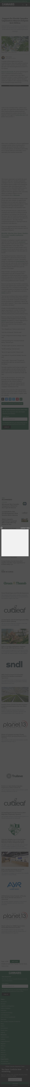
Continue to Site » (25, 528)
